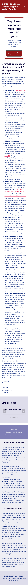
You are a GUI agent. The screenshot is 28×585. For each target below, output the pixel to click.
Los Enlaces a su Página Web (7, 390)
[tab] (10, 417)
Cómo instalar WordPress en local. (15, 196)
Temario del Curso (10, 435)
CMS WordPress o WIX (12, 409)
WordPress (14, 429)
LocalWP (7, 156)
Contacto (20, 435)
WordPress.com (21, 90)
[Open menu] (24, 6)
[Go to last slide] (4, 411)
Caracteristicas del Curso (14, 432)
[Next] (23, 411)
